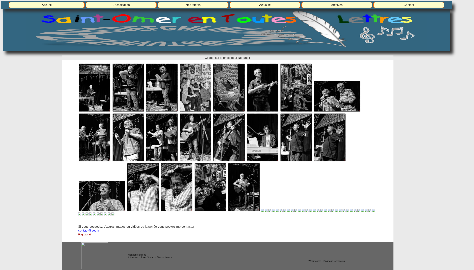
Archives (337, 4)
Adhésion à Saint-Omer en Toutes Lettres (150, 257)
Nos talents (193, 4)
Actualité (265, 4)
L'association (121, 4)
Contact (409, 4)
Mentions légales (137, 254)
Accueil (47, 4)
